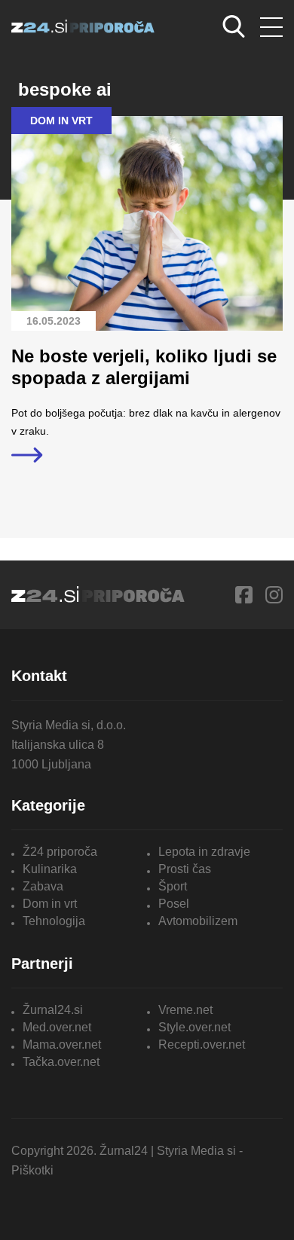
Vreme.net (185, 1009)
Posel (173, 903)
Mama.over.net (62, 1044)
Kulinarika (50, 869)
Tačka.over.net (61, 1061)
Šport (172, 886)
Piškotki (32, 1170)
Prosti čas (184, 869)
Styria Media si (196, 1150)
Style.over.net (194, 1027)
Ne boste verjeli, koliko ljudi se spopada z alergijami (144, 367)
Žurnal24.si (53, 1009)
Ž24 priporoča (60, 851)
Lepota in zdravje (204, 851)
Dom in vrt (50, 903)
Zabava (43, 886)
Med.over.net (57, 1027)
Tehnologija (54, 921)
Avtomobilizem (197, 921)
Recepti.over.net (201, 1044)
